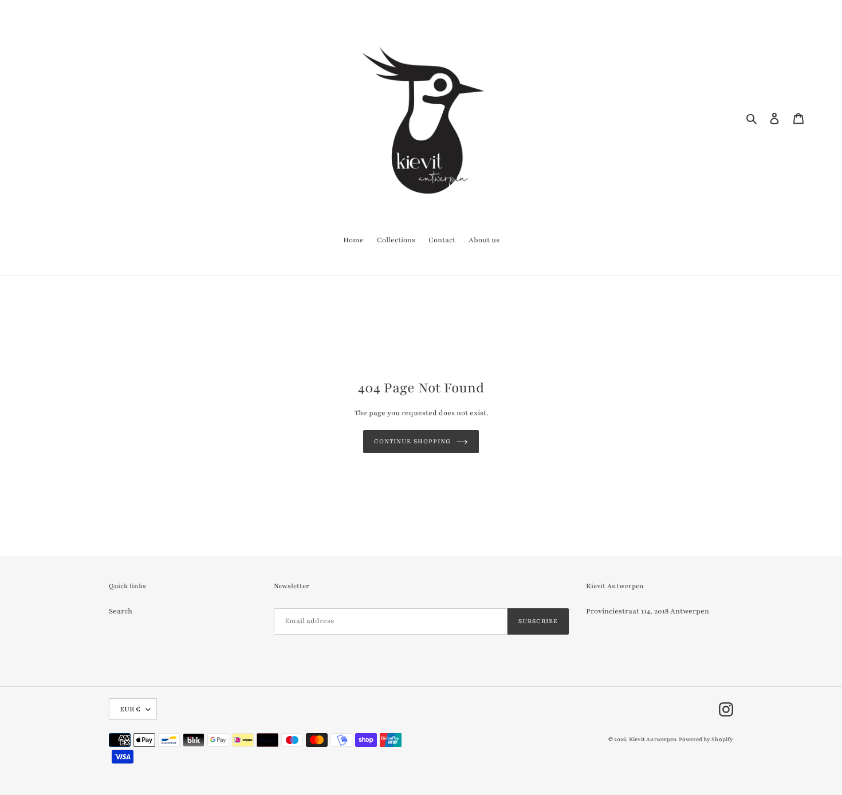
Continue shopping (412, 441)
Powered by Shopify (706, 739)
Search (120, 611)
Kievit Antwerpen (653, 739)
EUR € (130, 709)
